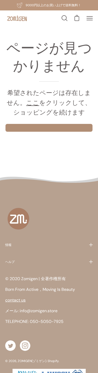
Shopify (53, 361)
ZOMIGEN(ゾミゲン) (32, 361)
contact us (15, 300)
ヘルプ (10, 262)
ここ (32, 103)
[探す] (64, 18)
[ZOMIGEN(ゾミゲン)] (17, 18)
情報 (8, 245)
